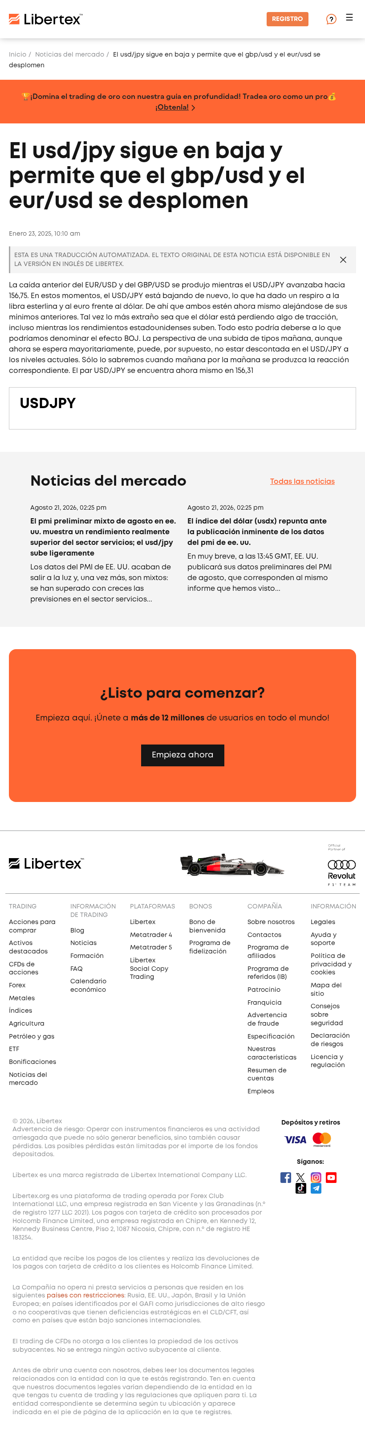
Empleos (260, 1091)
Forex (17, 985)
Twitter (301, 1177)
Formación (87, 956)
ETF (14, 1049)
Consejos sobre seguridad (327, 1015)
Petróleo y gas (31, 1036)
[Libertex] (46, 19)
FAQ (76, 969)
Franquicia (264, 1003)
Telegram (316, 1188)
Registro (287, 19)
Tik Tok (301, 1188)
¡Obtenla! (172, 106)
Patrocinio (263, 990)
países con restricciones (85, 1295)
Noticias (83, 943)
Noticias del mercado (69, 54)
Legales (323, 922)
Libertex (142, 922)
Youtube (331, 1177)
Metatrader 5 (151, 947)
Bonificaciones (32, 1062)
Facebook (285, 1177)
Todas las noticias (302, 482)
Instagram (316, 1177)
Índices (20, 1011)
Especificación (271, 1036)
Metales (22, 998)
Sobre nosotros (271, 922)
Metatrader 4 (151, 935)
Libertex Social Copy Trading (149, 969)
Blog (77, 930)
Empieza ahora (183, 755)
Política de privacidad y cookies (331, 964)
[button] (350, 19)
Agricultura (27, 1024)
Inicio (17, 54)
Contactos (264, 935)
